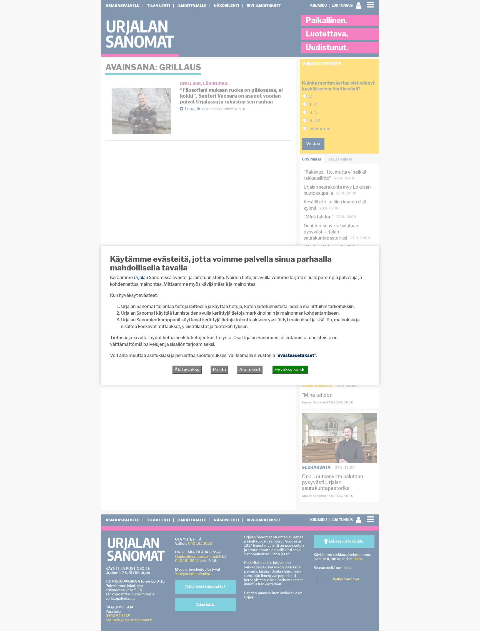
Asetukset (249, 369)
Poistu (219, 369)
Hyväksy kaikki (290, 369)
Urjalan (141, 277)
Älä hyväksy (186, 369)
